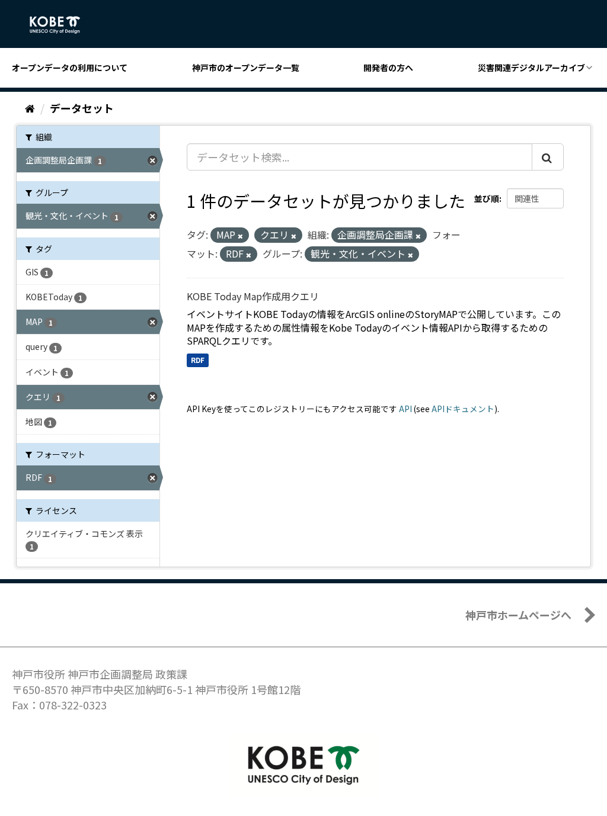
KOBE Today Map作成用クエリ (253, 296)
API (405, 409)
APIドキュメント (463, 409)
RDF (198, 360)
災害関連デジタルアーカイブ (531, 67)
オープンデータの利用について (69, 67)
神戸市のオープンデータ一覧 (245, 67)
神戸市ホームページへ (518, 614)
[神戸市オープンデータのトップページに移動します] (61, 25)
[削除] (240, 235)
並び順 (486, 198)
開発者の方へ (388, 67)
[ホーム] (30, 107)
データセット (82, 107)
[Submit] (548, 157)
